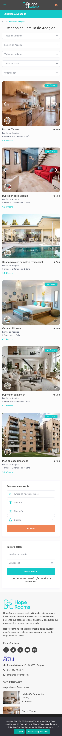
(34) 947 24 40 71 (15, 670)
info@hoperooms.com (18, 675)
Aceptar (19, 731)
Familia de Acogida (10, 133)
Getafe (25, 697)
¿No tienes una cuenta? (22, 578)
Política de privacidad (38, 731)
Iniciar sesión (31, 571)
